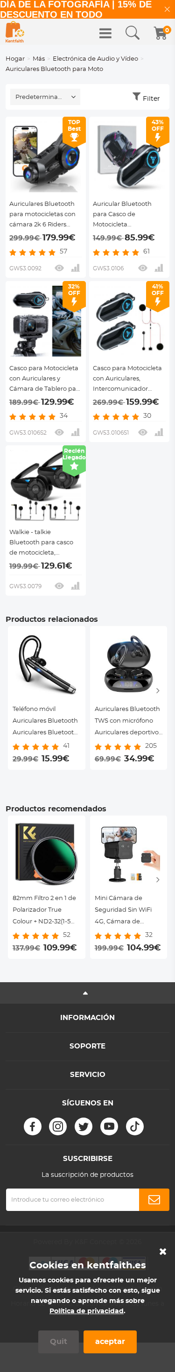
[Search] (133, 33)
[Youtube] (109, 1126)
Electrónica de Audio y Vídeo (95, 59)
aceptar (110, 1341)
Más (39, 59)
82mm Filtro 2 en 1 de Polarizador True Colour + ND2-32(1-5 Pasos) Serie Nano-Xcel (44, 911)
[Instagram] (58, 1126)
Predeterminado (40, 97)
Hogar (15, 59)
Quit (58, 1341)
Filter (151, 99)
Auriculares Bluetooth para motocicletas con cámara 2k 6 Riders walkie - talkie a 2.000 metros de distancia (42, 215)
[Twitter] (83, 1126)
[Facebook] (33, 1126)
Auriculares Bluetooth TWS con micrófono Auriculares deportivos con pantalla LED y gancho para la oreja (128, 722)
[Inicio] (15, 31)
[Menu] (105, 33)
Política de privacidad (86, 1311)
